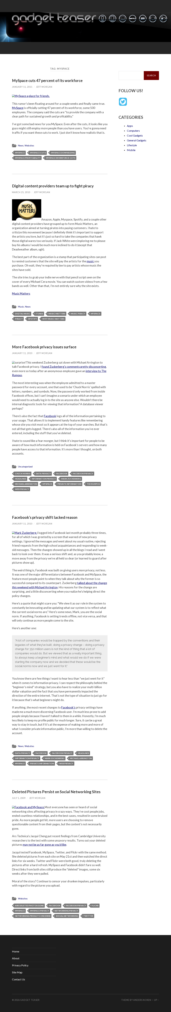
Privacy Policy (20, 965)
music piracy (78, 313)
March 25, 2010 (21, 192)
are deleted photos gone (29, 905)
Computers (133, 130)
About (15, 958)
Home (15, 951)
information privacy (44, 478)
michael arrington (26, 484)
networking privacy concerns (32, 916)
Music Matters (21, 293)
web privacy (22, 489)
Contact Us (18, 979)
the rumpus (93, 484)
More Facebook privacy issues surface (44, 347)
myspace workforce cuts (60, 158)
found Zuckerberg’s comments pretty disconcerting (74, 366)
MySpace (17, 108)
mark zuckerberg (71, 478)
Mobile (131, 150)
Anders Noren (142, 1000)
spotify (32, 319)
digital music (22, 313)
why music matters (53, 319)
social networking (67, 916)
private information (69, 484)
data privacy (43, 473)
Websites (29, 145)
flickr (95, 905)
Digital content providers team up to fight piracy (53, 186)
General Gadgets (136, 140)
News (21, 145)
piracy (19, 319)
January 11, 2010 (22, 353)
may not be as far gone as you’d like (44, 844)
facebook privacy (83, 473)
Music (21, 306)
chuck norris (22, 473)
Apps (130, 125)
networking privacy (66, 910)
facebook (61, 473)
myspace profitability (28, 158)
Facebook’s (68, 707)
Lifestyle (132, 145)
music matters (56, 313)
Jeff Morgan (44, 86)
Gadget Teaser (30, 1000)
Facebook (50, 416)
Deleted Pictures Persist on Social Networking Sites (56, 791)
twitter (88, 916)
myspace (20, 152)
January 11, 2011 (22, 86)
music (90, 261)
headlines (20, 478)
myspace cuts (38, 152)
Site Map (17, 972)
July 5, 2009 (19, 798)
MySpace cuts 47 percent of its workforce (47, 80)
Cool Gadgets (135, 135)
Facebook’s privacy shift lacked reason (44, 517)
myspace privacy (39, 910)
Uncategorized (25, 466)
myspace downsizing (63, 152)
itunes (39, 313)
